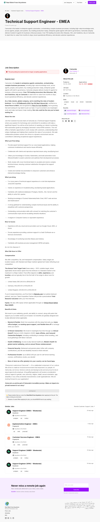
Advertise (7, 513)
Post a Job (92, 2)
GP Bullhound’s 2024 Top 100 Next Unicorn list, (32, 103)
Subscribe (76, 489)
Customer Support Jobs (17, 10)
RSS (6, 515)
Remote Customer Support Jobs (83, 406)
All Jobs (7, 10)
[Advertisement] (50, 52)
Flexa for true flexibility (40, 105)
